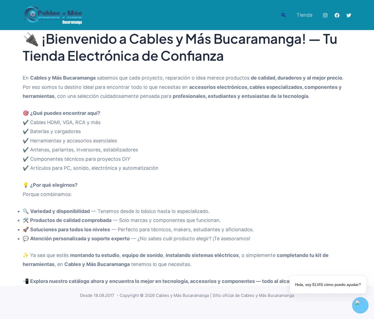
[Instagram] (325, 15)
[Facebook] (337, 15)
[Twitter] (348, 15)
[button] (283, 15)
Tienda (304, 15)
